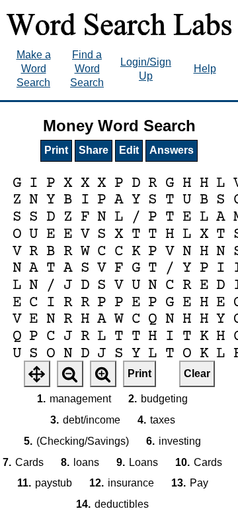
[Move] (37, 374)
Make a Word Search (34, 68)
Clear (197, 373)
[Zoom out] (70, 374)
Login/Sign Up (145, 69)
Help (205, 68)
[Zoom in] (103, 374)
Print (56, 150)
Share (93, 150)
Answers (171, 150)
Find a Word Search (87, 68)
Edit (129, 150)
